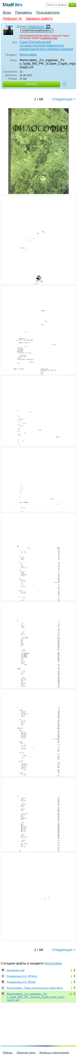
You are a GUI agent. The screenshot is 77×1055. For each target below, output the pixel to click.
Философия (28, 54)
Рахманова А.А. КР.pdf (21, 981)
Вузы (7, 13)
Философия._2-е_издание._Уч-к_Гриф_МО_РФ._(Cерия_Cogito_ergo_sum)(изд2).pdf (36, 997)
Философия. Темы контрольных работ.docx (35, 987)
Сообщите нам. (49, 38)
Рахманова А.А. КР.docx (22, 976)
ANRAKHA (36, 26)
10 (70, 993)
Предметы (23, 13)
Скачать (31, 84)
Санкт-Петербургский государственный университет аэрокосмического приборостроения (46, 45)
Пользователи (47, 13)
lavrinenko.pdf (15, 970)
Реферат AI (12, 19)
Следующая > (64, 99)
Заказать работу (39, 19)
